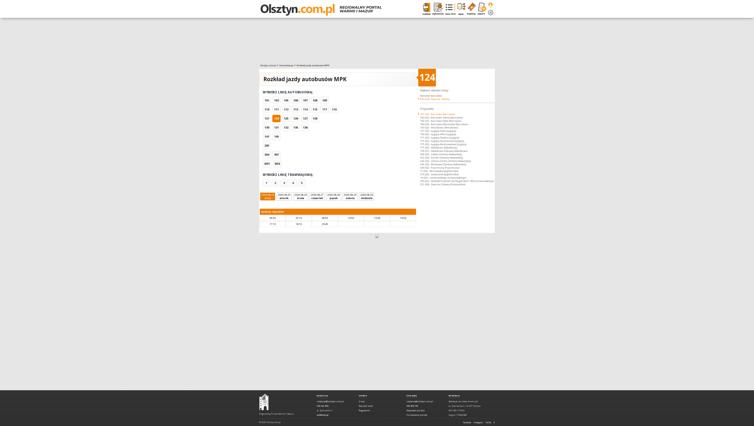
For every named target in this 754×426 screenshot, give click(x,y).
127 (305, 118)
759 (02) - (439, 127)
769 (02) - (438, 134)
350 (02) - (457, 181)
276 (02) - (439, 174)
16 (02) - (443, 177)
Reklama (411, 396)
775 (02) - (443, 144)
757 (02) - (438, 131)
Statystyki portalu (415, 410)
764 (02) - (441, 117)
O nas (362, 401)
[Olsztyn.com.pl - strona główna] (264, 402)
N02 (277, 163)
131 (276, 127)
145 (276, 136)
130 (266, 127)
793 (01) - (444, 151)
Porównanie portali (416, 414)
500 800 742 (412, 405)
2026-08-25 (284, 196)
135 (295, 127)
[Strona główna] (321, 10)
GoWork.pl (323, 414)
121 (266, 118)
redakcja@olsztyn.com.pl (330, 401)
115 (315, 109)
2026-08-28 (333, 196)
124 (276, 118)
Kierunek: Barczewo (431, 95)
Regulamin (364, 410)
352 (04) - (441, 157)
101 (266, 100)
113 (295, 109)
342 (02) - (445, 161)
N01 (267, 163)
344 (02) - (439, 167)
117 (324, 109)
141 (266, 136)
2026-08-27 (317, 196)
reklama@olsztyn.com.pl (419, 401)
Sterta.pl (453, 401)
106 (295, 100)
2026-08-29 (350, 196)
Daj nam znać (366, 405)
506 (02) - (441, 154)
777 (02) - (438, 147)
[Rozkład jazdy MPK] (425, 9)
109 (324, 100)
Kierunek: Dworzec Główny (435, 99)
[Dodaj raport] (481, 9)
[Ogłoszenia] (437, 9)
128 (315, 118)
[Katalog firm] (450, 9)
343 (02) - (443, 164)
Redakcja (322, 396)
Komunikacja (286, 65)
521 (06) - (442, 184)
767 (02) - (437, 114)
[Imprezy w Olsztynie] (470, 9)
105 (286, 100)
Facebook (467, 422)
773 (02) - (442, 141)
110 (266, 109)
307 (276, 154)
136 (305, 127)
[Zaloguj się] (490, 5)
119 (334, 109)
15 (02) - (439, 171)
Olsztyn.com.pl (268, 65)
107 (305, 100)
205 (266, 145)
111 (276, 109)
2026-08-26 (300, 196)
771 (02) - (439, 137)
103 (276, 100)
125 (286, 118)
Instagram (478, 422)
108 (315, 100)
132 (286, 127)
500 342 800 (323, 405)
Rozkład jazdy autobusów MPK (313, 65)
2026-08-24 (267, 196)
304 (266, 154)
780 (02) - (444, 124)
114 (305, 109)
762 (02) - (440, 121)
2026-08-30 (366, 196)
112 (286, 109)
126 (295, 118)
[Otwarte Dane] (460, 9)
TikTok (488, 422)
